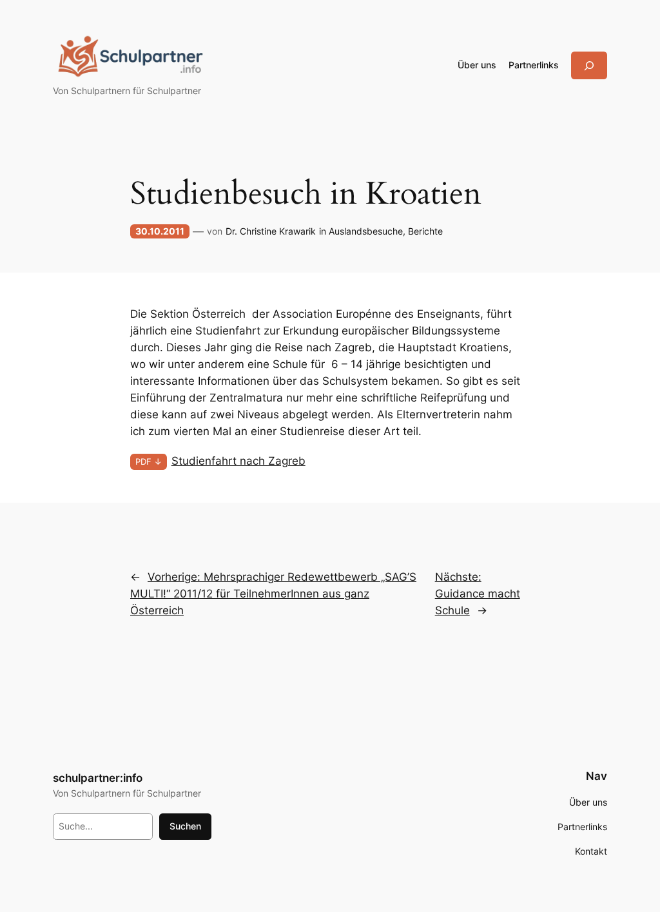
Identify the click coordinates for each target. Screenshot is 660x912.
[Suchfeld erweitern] (589, 65)
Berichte (425, 231)
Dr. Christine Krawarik (271, 231)
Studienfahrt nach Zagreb (238, 460)
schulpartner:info (97, 777)
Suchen (185, 825)
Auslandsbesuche (366, 231)
